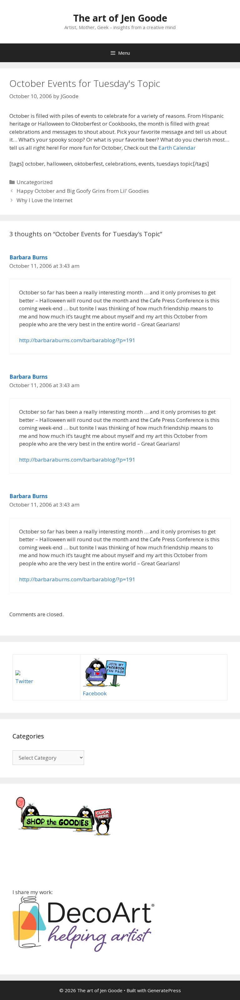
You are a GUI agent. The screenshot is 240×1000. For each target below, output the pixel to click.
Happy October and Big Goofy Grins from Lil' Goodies (83, 190)
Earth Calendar (177, 147)
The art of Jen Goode (120, 18)
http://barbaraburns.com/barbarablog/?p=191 (77, 340)
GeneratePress (164, 990)
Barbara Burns (28, 257)
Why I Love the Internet (44, 200)
